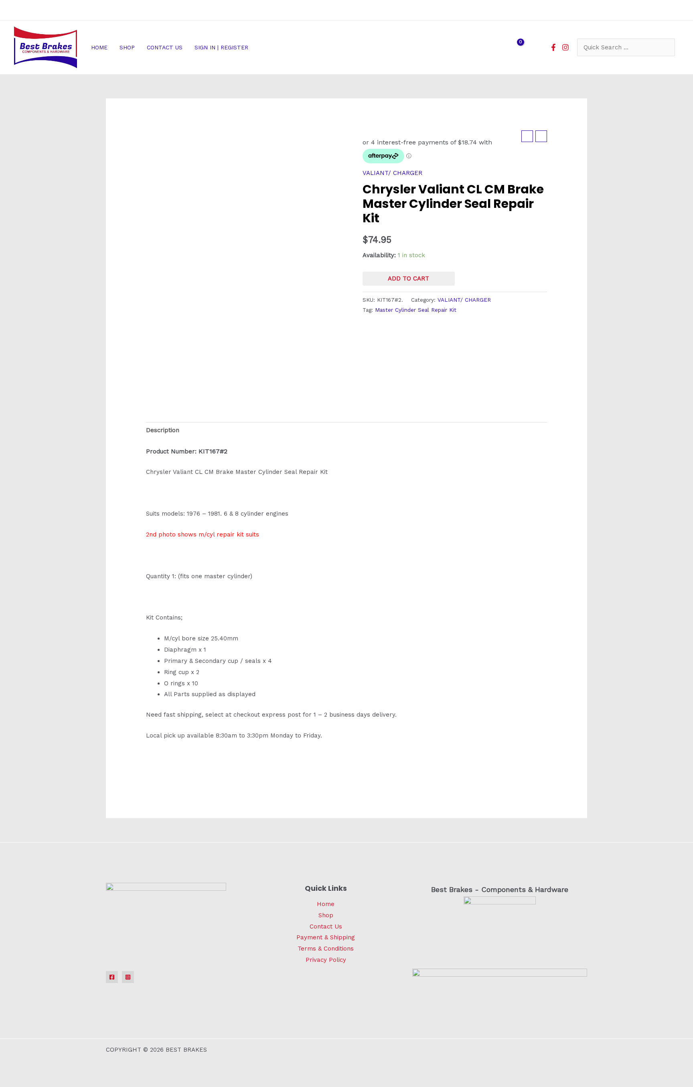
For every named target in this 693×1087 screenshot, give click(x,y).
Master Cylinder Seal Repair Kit (415, 310)
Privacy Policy (326, 959)
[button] (251, 47)
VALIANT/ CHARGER (392, 173)
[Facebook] (553, 47)
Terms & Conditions (326, 948)
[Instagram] (565, 47)
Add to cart (408, 278)
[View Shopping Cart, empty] (515, 47)
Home (325, 904)
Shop (325, 915)
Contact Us (326, 926)
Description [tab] (162, 430)
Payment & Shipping (325, 937)
